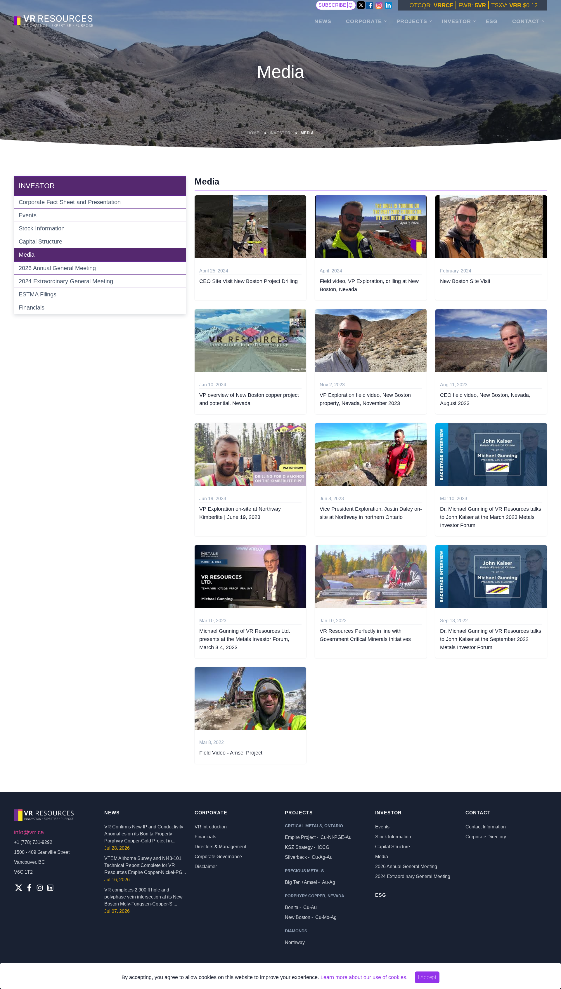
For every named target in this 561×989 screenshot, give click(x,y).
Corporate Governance (218, 856)
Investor (456, 21)
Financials (31, 307)
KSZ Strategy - (307, 847)
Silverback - (309, 857)
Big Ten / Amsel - (310, 882)
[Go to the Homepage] (54, 20)
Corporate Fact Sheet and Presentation (70, 202)
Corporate (364, 21)
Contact (526, 21)
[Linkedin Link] (50, 887)
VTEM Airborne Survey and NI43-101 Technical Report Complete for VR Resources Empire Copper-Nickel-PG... (145, 865)
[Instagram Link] (379, 5)
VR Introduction (211, 826)
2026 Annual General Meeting (57, 268)
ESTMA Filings (37, 294)
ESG (492, 21)
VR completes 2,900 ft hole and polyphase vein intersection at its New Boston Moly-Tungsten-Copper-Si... (143, 896)
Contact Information (485, 826)
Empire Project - (318, 837)
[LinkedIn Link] (388, 5)
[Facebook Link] (369, 5)
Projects (411, 21)
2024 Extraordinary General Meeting (66, 281)
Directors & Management (220, 846)
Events (28, 215)
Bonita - (301, 907)
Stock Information (42, 228)
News (322, 21)
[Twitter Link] (361, 5)
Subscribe (332, 5)
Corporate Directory (485, 836)
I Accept (427, 977)
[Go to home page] (55, 815)
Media (307, 133)
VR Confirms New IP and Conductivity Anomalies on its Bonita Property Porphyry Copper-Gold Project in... (143, 833)
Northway (295, 942)
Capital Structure (40, 241)
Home (253, 133)
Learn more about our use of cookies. (364, 977)
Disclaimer (206, 866)
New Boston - (311, 917)
